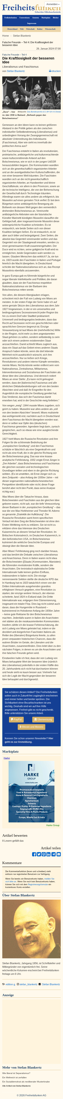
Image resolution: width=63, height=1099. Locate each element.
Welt (22, 29)
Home (5, 35)
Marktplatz (45, 18)
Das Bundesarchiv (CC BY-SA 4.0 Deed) (44, 112)
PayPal (17, 719)
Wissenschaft (50, 29)
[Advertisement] (31, 1031)
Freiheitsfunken (10, 18)
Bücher (56, 18)
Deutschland (12, 29)
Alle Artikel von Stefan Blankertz (16, 1086)
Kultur (40, 29)
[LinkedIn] (48, 855)
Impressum (31, 23)
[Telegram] (53, 855)
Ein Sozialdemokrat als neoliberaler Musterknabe (26, 1082)
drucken (56, 71)
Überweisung (44, 719)
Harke (7, 758)
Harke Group (52, 825)
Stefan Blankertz (22, 35)
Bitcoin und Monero (32, 727)
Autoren (35, 18)
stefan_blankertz (28, 984)
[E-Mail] (59, 855)
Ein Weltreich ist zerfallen (14, 1077)
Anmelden (52, 4)
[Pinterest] (44, 855)
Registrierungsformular (38, 884)
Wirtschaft (30, 29)
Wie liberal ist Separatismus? (16, 1073)
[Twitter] (39, 855)
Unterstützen (24, 18)
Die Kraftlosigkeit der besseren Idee (28, 58)
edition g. (10, 984)
